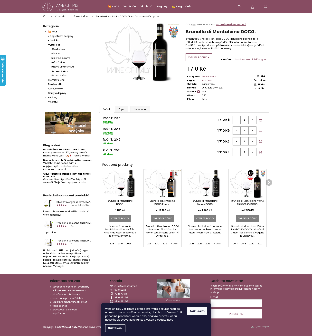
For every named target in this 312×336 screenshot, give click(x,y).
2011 (149, 243)
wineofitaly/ (121, 297)
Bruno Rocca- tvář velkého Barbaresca (67, 160)
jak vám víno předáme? (66, 294)
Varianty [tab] (107, 109)
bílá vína (56, 53)
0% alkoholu (58, 49)
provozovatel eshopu (65, 309)
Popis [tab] (121, 109)
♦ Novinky (53, 40)
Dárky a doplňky (57, 93)
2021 (128, 243)
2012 (157, 243)
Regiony (52, 97)
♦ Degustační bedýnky (60, 36)
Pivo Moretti (55, 84)
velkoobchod (60, 305)
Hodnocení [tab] (140, 109)
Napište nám (60, 313)
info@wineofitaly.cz (125, 286)
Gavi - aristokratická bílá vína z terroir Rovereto (67, 175)
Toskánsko (207, 80)
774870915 (120, 293)
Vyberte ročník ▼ (199, 57)
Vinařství (53, 102)
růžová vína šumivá (62, 66)
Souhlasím (197, 311)
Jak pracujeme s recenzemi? (69, 290)
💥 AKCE (52, 31)
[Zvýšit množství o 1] (252, 120)
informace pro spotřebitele (68, 298)
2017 (235, 243)
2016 (207, 243)
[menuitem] (113, 6)
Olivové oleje (55, 88)
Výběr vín (54, 44)
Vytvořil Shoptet (262, 327)
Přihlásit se (236, 314)
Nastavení (115, 328)
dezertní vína (58, 75)
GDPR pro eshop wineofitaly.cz (70, 302)
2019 (120, 243)
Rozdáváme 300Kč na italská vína (64, 149)
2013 (165, 243)
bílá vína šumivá (60, 58)
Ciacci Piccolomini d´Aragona (250, 59)
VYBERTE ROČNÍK (120, 218)
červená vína (59, 71)
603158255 (120, 289)
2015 (199, 243)
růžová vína (58, 62)
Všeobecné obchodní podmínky (71, 286)
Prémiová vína (56, 80)
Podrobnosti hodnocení (231, 24)
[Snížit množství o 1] (237, 120)
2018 (112, 243)
